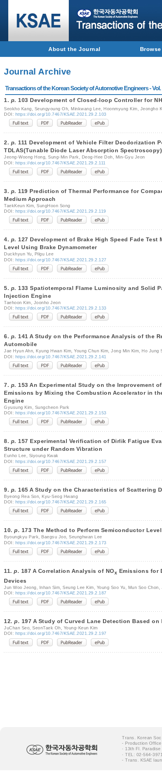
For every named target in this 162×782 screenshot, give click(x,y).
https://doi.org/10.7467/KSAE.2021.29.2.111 (60, 162)
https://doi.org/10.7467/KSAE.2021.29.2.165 (61, 501)
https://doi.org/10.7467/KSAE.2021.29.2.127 (61, 259)
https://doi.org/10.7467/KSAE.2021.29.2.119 (60, 211)
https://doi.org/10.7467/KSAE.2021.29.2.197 (61, 633)
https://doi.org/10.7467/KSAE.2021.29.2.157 (61, 461)
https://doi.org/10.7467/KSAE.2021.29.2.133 (61, 308)
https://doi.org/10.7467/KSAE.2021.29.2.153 (61, 412)
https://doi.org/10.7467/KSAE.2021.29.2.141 (61, 356)
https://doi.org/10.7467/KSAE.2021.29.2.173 (61, 542)
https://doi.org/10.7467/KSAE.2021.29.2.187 (61, 593)
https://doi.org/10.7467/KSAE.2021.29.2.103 (61, 114)
